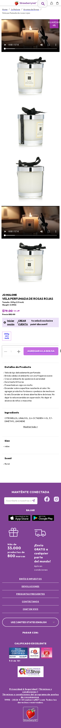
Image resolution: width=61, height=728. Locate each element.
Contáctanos (30, 601)
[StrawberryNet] (25, 3)
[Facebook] (47, 499)
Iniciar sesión (10, 322)
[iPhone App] (19, 520)
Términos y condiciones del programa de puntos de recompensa (30, 695)
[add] (19, 351)
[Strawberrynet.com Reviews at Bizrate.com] (18, 657)
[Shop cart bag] (57, 3)
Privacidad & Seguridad (23, 689)
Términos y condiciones (37, 690)
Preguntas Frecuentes (30, 594)
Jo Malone (9, 294)
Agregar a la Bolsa (40, 351)
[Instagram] (56, 499)
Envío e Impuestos (30, 579)
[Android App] (43, 520)
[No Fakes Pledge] (46, 656)
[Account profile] (51, 3)
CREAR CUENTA (23, 322)
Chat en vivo (30, 609)
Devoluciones (30, 586)
